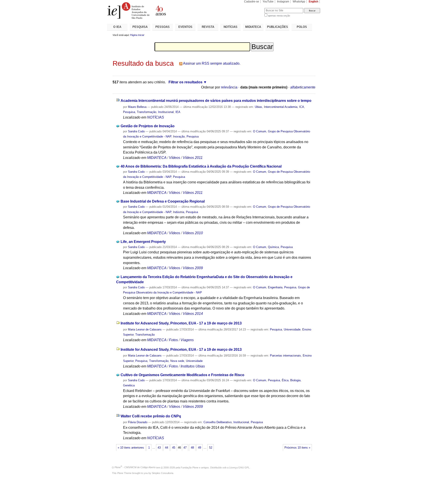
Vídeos (174, 158)
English (313, 1)
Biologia (295, 380)
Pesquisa (129, 112)
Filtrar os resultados (185, 82)
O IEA (117, 27)
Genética (129, 385)
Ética (285, 380)
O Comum (259, 131)
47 (185, 447)
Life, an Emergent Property (143, 242)
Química (273, 247)
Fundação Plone (189, 467)
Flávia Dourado (137, 422)
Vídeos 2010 (193, 233)
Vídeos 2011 (193, 158)
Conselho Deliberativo (218, 422)
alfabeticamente (302, 87)
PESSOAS (162, 27)
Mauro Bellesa (137, 107)
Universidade (292, 329)
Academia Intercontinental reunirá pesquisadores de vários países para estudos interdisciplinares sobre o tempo (216, 101)
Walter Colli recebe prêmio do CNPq (151, 416)
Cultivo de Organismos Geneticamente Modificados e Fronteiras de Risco (182, 375)
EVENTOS (185, 27)
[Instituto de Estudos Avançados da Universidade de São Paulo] (160, 10)
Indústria (178, 212)
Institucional (166, 112)
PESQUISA (140, 27)
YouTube (268, 1)
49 (199, 447)
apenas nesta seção (279, 15)
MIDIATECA (253, 27)
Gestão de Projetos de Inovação (148, 126)
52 (210, 447)
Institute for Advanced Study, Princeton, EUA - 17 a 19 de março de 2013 (181, 323)
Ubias (258, 107)
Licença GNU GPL (239, 467)
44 (166, 447)
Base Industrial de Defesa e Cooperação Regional (163, 201)
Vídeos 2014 (193, 314)
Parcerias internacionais (285, 355)
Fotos (173, 340)
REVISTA (208, 27)
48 (192, 447)
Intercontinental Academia (280, 107)
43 (159, 447)
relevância (229, 87)
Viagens (187, 340)
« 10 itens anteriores (131, 447)
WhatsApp (299, 1)
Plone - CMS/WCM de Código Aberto (135, 467)
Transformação (146, 112)
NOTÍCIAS (230, 27)
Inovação (179, 136)
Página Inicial (137, 35)
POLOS (302, 27)
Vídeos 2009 (193, 268)
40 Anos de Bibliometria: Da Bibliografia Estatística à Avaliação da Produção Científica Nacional (201, 166)
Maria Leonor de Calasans (145, 329)
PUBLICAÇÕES (277, 27)
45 (173, 447)
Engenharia (275, 287)
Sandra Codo (136, 131)
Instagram (283, 1)
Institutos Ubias (193, 366)
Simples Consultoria (162, 473)
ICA (301, 107)
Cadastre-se (251, 1)
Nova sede (177, 361)
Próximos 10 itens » (297, 447)
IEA (177, 112)
